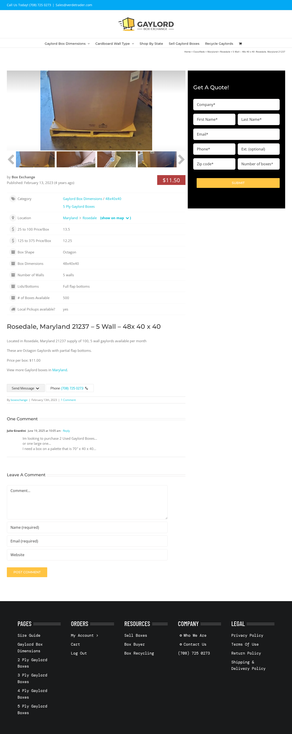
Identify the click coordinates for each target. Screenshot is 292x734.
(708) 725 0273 (72, 388)
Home (187, 51)
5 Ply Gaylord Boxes (79, 206)
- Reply (65, 431)
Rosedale (225, 51)
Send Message (23, 388)
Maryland (212, 51)
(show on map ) (115, 218)
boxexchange (19, 400)
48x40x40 (113, 198)
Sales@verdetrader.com (74, 5)
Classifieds (199, 51)
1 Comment (68, 400)
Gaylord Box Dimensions (82, 198)
